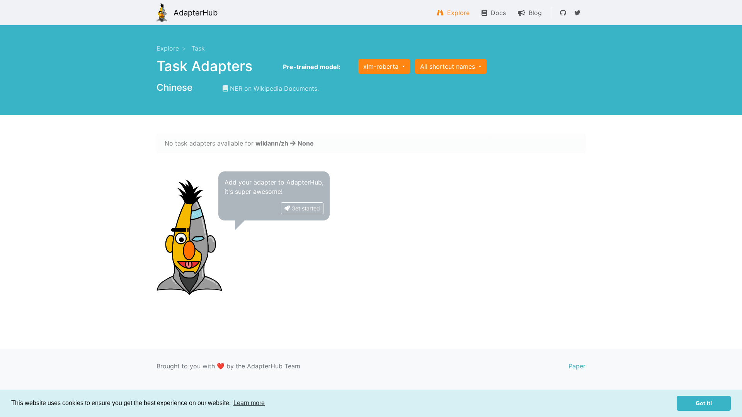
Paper (576, 366)
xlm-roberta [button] (381, 66)
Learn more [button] (249, 403)
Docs (496, 13)
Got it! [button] (704, 403)
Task (198, 48)
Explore (456, 13)
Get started (305, 208)
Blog (533, 13)
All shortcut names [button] (448, 66)
